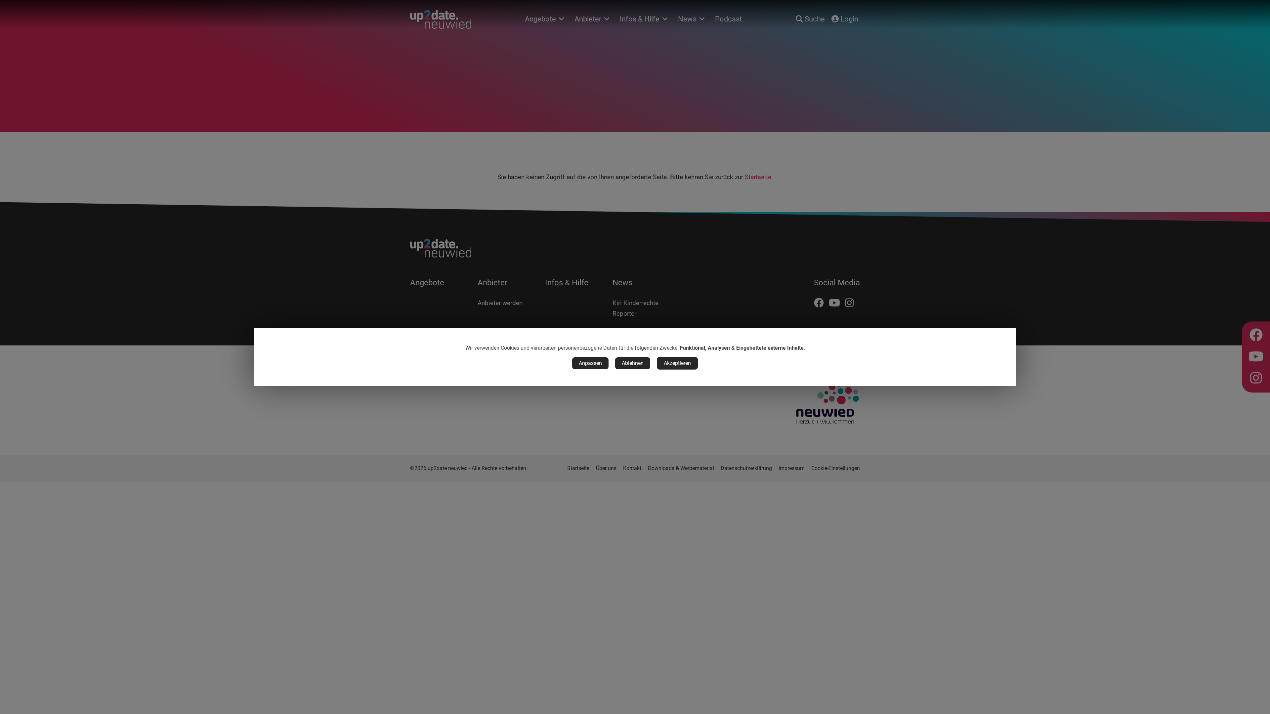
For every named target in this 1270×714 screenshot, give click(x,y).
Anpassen (590, 363)
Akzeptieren (677, 363)
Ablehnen (633, 363)
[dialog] (635, 357)
